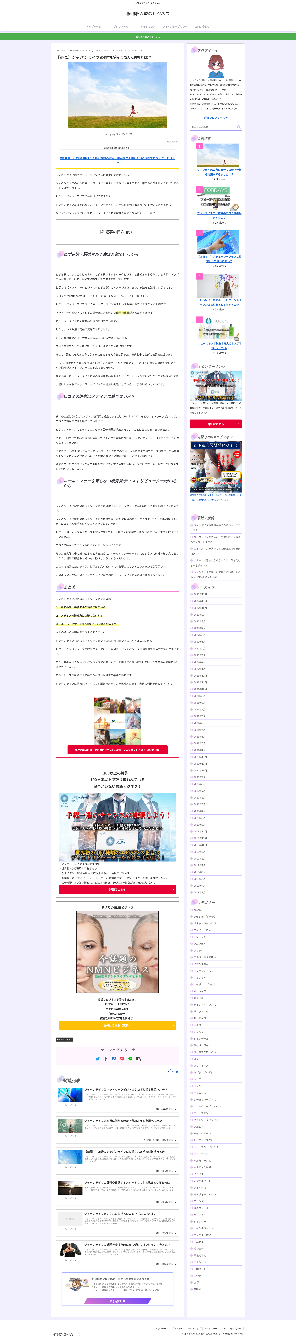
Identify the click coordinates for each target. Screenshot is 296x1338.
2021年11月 (200, 682)
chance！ (199, 910)
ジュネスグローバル (205, 1052)
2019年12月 (200, 831)
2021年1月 (200, 750)
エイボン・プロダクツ (206, 984)
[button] (239, 127)
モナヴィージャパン (205, 1194)
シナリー (199, 1025)
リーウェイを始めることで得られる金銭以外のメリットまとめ (215, 539)
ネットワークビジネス (206, 1120)
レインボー (200, 1221)
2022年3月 (200, 655)
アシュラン (200, 937)
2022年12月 (200, 594)
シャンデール (201, 1038)
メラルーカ (200, 1187)
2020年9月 (200, 777)
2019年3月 (200, 892)
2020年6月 (200, 797)
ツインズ (199, 1086)
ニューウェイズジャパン (207, 1106)
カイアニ (199, 998)
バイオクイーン (202, 1133)
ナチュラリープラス (205, 1099)
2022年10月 (200, 608)
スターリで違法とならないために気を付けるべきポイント (215, 562)
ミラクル (199, 1174)
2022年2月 (200, 662)
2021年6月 (200, 716)
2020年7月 (200, 791)
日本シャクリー (202, 1262)
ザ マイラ (200, 1018)
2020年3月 (200, 818)
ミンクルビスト (202, 1181)
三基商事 (199, 1242)
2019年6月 (200, 872)
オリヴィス (200, 991)
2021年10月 (200, 689)
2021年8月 (200, 702)
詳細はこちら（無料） (117, 1025)
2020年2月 (200, 824)
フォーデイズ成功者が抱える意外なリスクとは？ (215, 527)
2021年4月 (200, 730)
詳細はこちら (117, 889)
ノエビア (199, 1126)
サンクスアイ (201, 1011)
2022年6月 (200, 635)
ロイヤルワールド (204, 1228)
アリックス (200, 950)
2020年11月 (200, 763)
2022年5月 (200, 641)
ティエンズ (200, 1093)
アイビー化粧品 (202, 930)
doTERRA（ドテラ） (205, 916)
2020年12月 (200, 757)
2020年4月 (200, 811)
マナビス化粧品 (202, 1167)
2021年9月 (200, 696)
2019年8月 (200, 858)
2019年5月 (200, 879)
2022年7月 (200, 628)
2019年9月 (200, 851)
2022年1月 (200, 669)
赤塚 (196, 1282)
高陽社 (197, 1289)
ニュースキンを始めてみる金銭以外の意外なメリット (215, 551)
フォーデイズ (201, 1154)
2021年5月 (200, 723)
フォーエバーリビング (206, 1147)
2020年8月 (200, 784)
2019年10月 (200, 845)
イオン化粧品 (201, 964)
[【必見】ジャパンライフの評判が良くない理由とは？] (114, 1058)
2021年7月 (200, 709)
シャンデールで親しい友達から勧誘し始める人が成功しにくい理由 (215, 574)
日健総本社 (200, 1255)
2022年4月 (200, 648)
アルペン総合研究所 (205, 957)
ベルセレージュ (202, 1160)
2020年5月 (200, 804)
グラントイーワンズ (205, 1004)
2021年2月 (200, 743)
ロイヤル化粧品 (202, 1235)
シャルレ (199, 1032)
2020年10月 (200, 770)
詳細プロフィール (214, 118)
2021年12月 (200, 675)
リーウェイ (200, 1214)
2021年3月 (200, 736)
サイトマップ (194, 1328)
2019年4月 (200, 885)
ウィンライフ (201, 977)
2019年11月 (200, 838)
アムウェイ (200, 943)
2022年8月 (200, 621)
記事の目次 (115, 231)
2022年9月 (200, 614)
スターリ (199, 1059)
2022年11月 (200, 601)
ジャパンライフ (65, 1039)
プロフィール (178, 1328)
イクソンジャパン (204, 971)
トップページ (162, 1328)
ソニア (197, 1079)
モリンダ (199, 1201)
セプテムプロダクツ (205, 1072)
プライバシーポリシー (215, 1328)
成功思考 (199, 1248)
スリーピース (201, 1065)
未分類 (197, 1275)
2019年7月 (200, 865)
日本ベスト (200, 1269)
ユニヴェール (201, 1208)
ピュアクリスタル (203, 1140)
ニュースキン (201, 1113)
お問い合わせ (235, 1328)
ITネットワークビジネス (207, 923)
